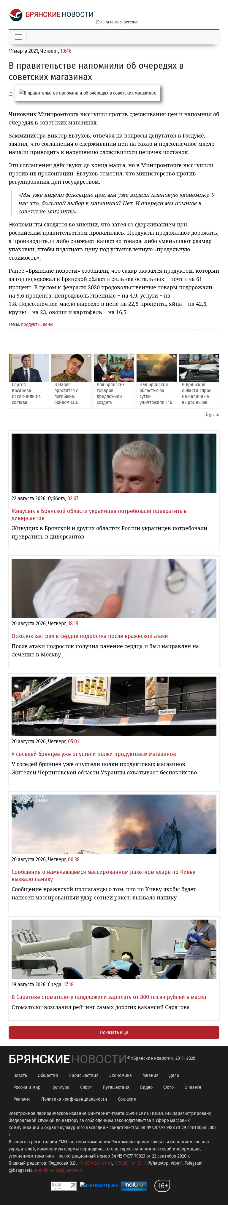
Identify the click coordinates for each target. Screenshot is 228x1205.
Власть (20, 1075)
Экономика (120, 1075)
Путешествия (116, 1087)
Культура (60, 1087)
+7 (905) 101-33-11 (130, 1163)
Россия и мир (27, 1087)
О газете (192, 1087)
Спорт (86, 1087)
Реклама (22, 1099)
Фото (168, 1087)
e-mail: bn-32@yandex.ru (59, 1170)
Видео (146, 1087)
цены (48, 324)
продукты (31, 324)
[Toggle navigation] (18, 37)
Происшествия (84, 1075)
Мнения (150, 1075)
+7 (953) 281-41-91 (95, 1163)
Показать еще (114, 1032)
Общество (48, 1075)
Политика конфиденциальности (74, 1099)
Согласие (127, 1099)
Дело (174, 1075)
